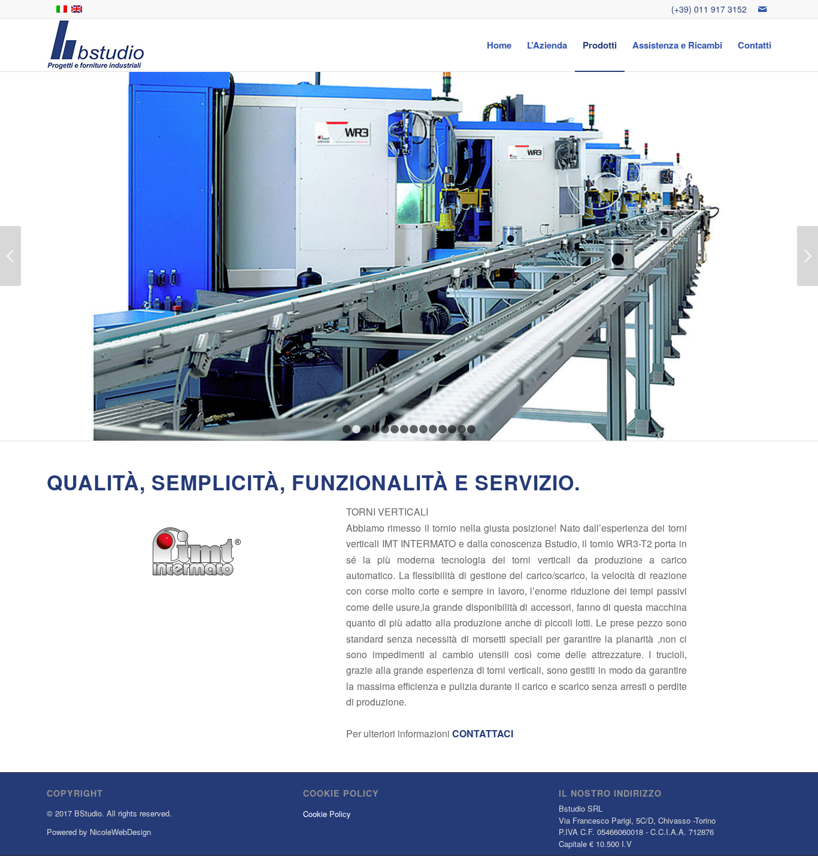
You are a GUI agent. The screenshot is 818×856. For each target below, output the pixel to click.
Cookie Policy (327, 813)
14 (471, 429)
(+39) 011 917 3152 (709, 9)
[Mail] (762, 9)
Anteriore (10, 256)
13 (462, 429)
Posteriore (807, 256)
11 (442, 429)
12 (452, 429)
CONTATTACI (482, 733)
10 (433, 429)
